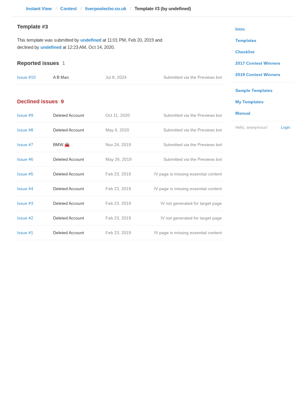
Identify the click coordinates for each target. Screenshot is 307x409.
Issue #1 (25, 232)
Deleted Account (68, 115)
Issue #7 (25, 144)
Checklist (245, 51)
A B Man (61, 77)
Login (285, 127)
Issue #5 (25, 174)
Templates (245, 40)
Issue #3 (25, 203)
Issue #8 (25, 130)
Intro (240, 29)
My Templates (249, 101)
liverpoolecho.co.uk (105, 8)
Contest (68, 8)
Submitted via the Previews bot (192, 77)
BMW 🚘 (61, 144)
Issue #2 (25, 218)
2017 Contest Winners (257, 63)
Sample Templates (254, 90)
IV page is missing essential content (188, 174)
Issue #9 (25, 115)
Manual (242, 113)
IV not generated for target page (191, 203)
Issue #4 (25, 188)
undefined (90, 40)
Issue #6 (25, 159)
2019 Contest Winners (257, 74)
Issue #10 (26, 77)
